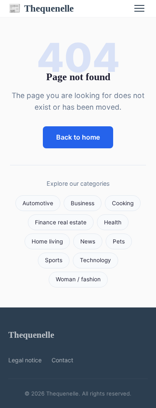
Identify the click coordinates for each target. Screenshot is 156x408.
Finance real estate (61, 222)
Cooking (123, 203)
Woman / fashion (78, 279)
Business (82, 203)
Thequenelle (41, 8)
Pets (119, 241)
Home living (47, 241)
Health (112, 222)
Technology (95, 260)
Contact (62, 360)
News (87, 241)
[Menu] (139, 8)
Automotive (37, 203)
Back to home (78, 137)
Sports (53, 260)
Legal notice (25, 360)
